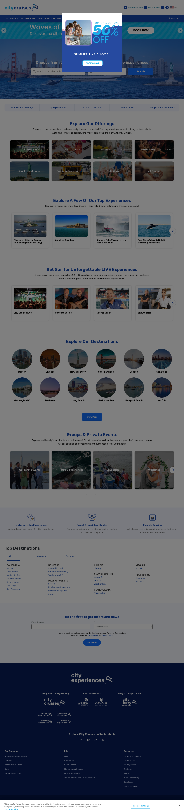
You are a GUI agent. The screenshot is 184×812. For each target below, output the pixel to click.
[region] (92, 806)
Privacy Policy (11, 809)
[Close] (180, 805)
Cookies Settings (141, 805)
